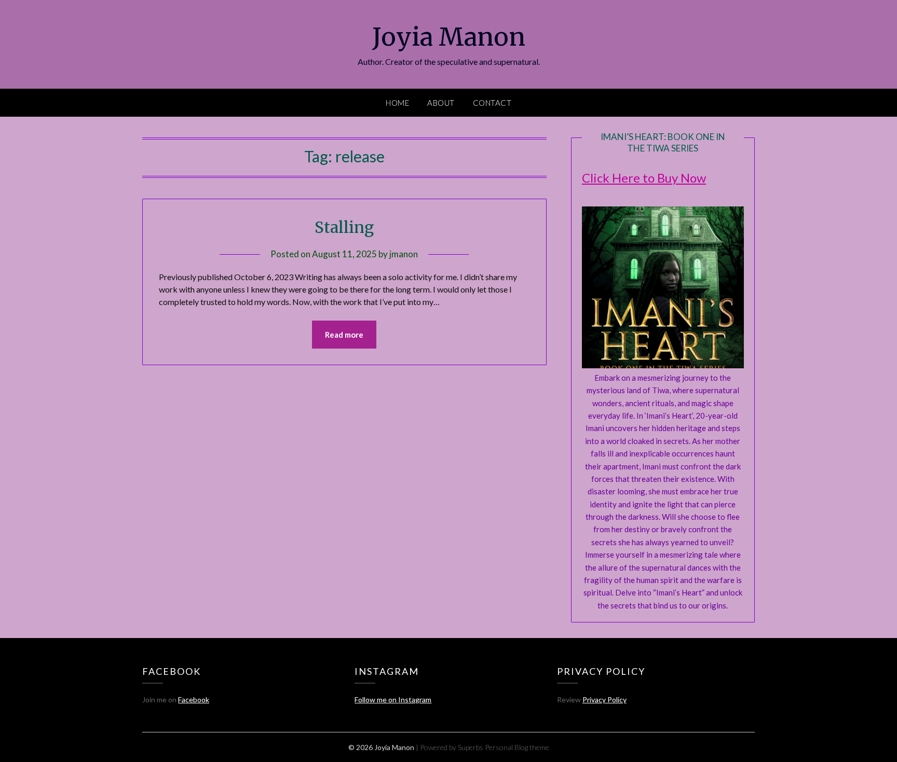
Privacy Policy (604, 699)
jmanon (403, 253)
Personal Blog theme (517, 747)
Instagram (414, 699)
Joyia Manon (448, 36)
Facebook (193, 699)
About (441, 102)
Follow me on (376, 699)
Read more (344, 334)
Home (397, 102)
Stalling (344, 227)
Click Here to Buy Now (644, 177)
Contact (492, 102)
